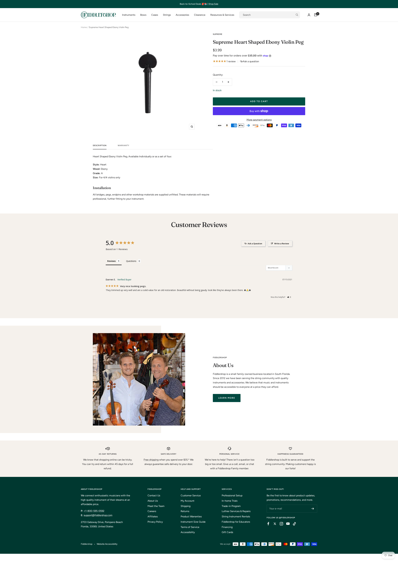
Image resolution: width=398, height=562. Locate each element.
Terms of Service (190, 527)
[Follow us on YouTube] (286, 523)
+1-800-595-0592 (94, 510)
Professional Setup (232, 495)
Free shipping (151, 459)
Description (99, 145)
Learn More (226, 398)
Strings (167, 14)
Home (84, 27)
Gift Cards (227, 532)
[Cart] (315, 14)
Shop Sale (213, 4)
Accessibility (188, 532)
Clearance (199, 14)
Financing (227, 527)
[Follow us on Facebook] (267, 523)
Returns (185, 511)
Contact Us (154, 495)
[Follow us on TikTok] (293, 523)
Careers (152, 511)
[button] (289, 297)
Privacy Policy (155, 521)
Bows (143, 14)
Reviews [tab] (111, 261)
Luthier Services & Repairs (236, 511)
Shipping (185, 506)
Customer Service (191, 495)
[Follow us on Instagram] (280, 523)
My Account (187, 500)
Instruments (128, 14)
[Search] (269, 15)
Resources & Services (222, 14)
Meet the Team (156, 506)
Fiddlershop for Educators (236, 521)
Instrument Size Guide (193, 521)
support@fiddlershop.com (98, 515)
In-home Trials (229, 500)
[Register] (312, 509)
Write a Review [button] (281, 243)
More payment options (259, 119)
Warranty (123, 145)
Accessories (182, 14)
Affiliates (153, 516)
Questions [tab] (131, 261)
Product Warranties (191, 516)
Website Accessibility (107, 544)
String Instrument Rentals (236, 516)
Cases (154, 14)
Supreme (217, 34)
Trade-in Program (231, 506)
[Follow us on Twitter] (273, 523)
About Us (153, 500)
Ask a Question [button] (255, 243)
